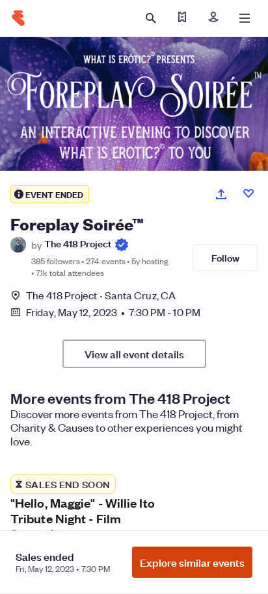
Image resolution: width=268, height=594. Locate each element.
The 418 (77, 243)
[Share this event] (221, 194)
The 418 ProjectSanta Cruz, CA (101, 295)
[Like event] (248, 193)
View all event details (134, 354)
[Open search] (151, 18)
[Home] (18, 18)
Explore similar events (192, 562)
